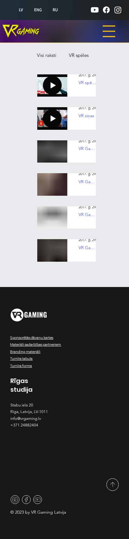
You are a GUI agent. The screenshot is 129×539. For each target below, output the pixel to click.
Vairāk (74, 105)
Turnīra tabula (21, 358)
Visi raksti (65, 55)
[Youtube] (94, 9)
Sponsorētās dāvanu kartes (31, 337)
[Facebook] (106, 9)
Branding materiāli (25, 352)
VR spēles (78, 80)
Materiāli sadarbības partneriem (35, 344)
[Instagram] (117, 9)
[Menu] (109, 31)
